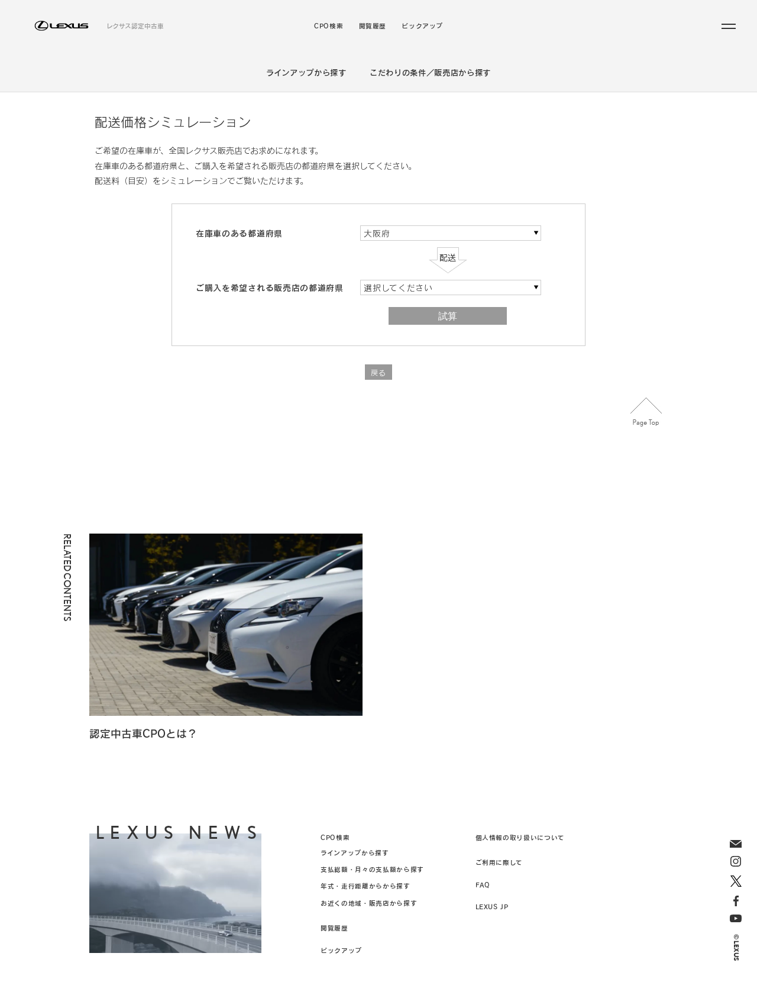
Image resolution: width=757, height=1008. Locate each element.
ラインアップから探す (306, 72)
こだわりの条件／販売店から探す (430, 72)
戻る (378, 373)
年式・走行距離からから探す (365, 886)
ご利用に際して (499, 862)
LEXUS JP (492, 906)
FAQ (482, 885)
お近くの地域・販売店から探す (369, 903)
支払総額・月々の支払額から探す (372, 869)
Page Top (646, 412)
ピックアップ (422, 26)
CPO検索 (328, 26)
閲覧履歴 (372, 26)
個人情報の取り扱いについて (520, 837)
